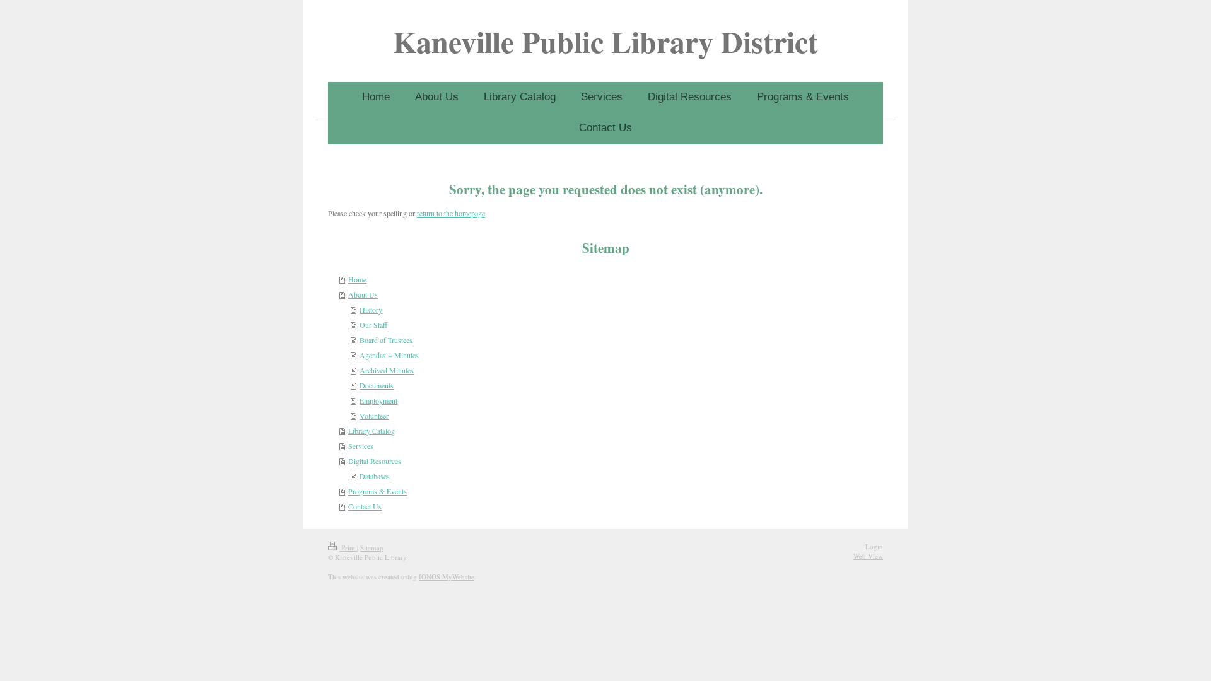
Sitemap (371, 547)
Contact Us (365, 506)
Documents (377, 385)
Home (357, 279)
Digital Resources (374, 461)
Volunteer (374, 415)
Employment (378, 400)
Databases (375, 476)
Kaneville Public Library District (605, 41)
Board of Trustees (386, 340)
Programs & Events (377, 491)
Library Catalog (371, 431)
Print (348, 547)
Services (360, 446)
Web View (868, 556)
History (371, 310)
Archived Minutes (387, 370)
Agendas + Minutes (389, 355)
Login (874, 546)
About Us (363, 294)
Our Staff (373, 325)
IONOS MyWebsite (446, 576)
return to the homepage (451, 213)
